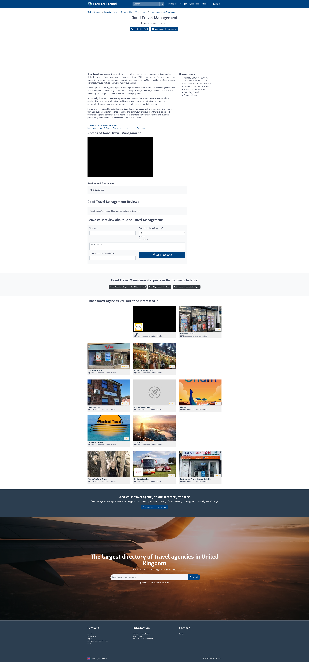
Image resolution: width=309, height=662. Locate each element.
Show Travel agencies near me (155, 582)
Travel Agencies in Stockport (159, 287)
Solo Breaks (139, 442)
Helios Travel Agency (143, 370)
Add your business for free (198, 4)
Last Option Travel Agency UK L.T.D (195, 479)
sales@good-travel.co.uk (166, 29)
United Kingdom (94, 12)
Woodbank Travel (95, 442)
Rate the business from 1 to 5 (151, 228)
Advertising (92, 636)
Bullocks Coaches (141, 479)
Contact (182, 634)
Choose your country (98, 659)
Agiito (137, 334)
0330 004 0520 (140, 29)
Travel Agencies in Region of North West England (128, 287)
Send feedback (163, 254)
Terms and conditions (141, 634)
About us (91, 634)
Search (195, 577)
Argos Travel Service (143, 407)
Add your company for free (154, 507)
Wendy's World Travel (97, 479)
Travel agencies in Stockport (162, 12)
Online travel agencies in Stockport (187, 287)
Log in (217, 4)
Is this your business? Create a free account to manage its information (116, 128)
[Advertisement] (188, 52)
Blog (89, 643)
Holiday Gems (94, 407)
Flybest (183, 407)
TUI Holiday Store (96, 370)
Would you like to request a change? (102, 125)
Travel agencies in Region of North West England (125, 12)
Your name (93, 228)
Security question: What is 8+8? (102, 253)
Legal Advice (138, 636)
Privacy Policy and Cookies (143, 639)
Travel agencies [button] (173, 4)
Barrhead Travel (187, 334)
